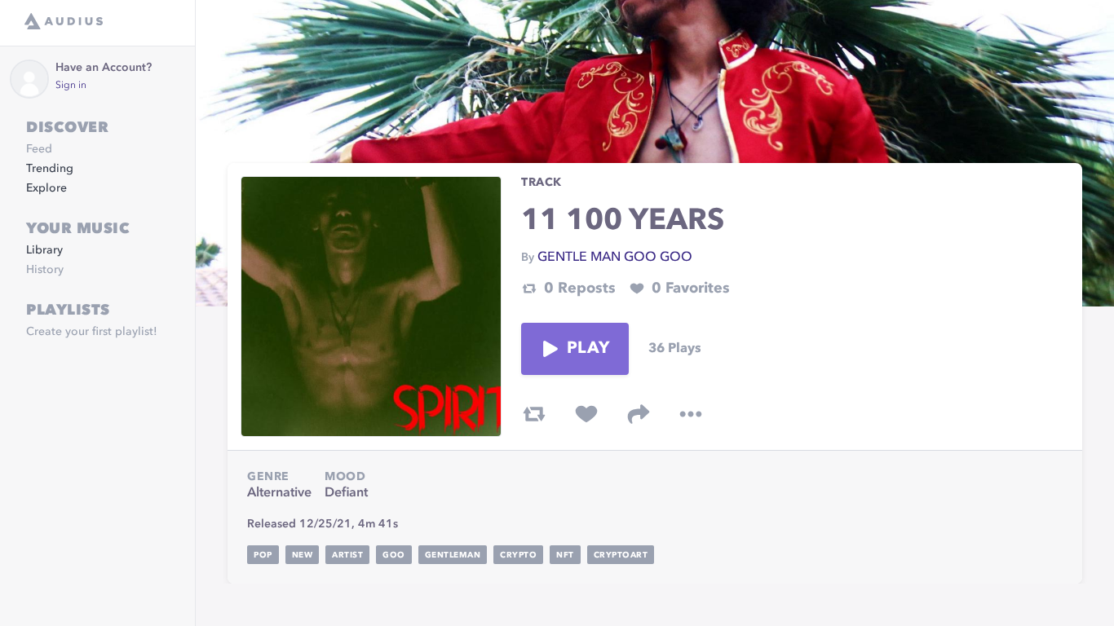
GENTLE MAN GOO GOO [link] (614, 257)
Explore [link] (46, 188)
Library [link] (44, 250)
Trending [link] (49, 168)
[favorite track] (586, 414)
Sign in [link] (70, 85)
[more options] (691, 414)
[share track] (639, 414)
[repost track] (534, 414)
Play (588, 349)
